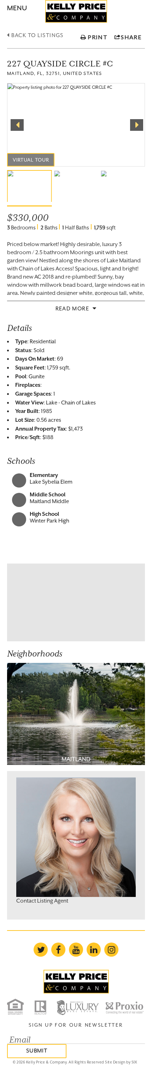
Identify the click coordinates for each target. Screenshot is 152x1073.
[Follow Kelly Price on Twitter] (41, 950)
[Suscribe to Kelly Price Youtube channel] (76, 950)
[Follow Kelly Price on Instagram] (111, 950)
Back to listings (36, 35)
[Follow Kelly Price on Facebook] (58, 950)
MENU (17, 8)
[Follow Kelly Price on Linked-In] (94, 950)
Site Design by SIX (121, 1062)
